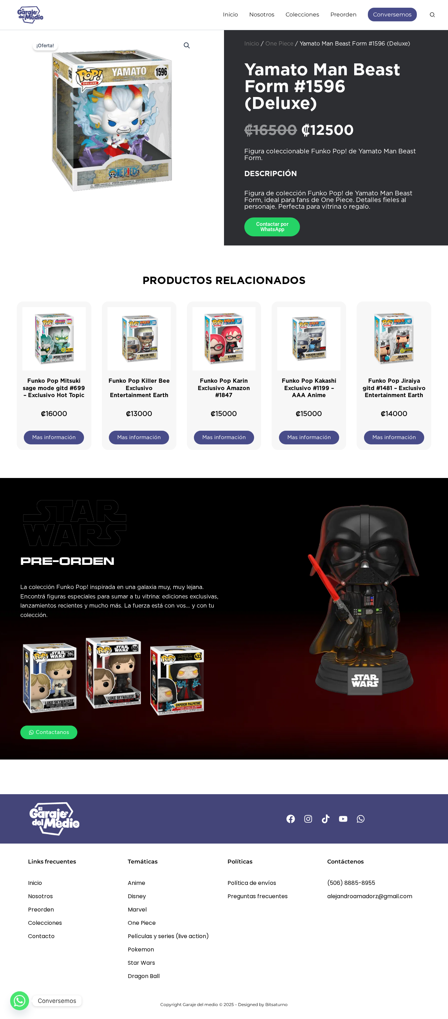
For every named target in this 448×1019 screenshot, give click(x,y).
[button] (187, 45)
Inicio (251, 44)
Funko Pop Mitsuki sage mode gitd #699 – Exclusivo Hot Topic (54, 388)
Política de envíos (251, 883)
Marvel (137, 910)
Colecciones (45, 923)
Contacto (41, 936)
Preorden (41, 910)
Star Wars (141, 963)
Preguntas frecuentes (257, 896)
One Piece (279, 44)
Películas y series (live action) (168, 936)
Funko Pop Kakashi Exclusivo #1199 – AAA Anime (309, 388)
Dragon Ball (144, 976)
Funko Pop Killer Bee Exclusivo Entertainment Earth (139, 388)
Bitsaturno (276, 1004)
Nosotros (40, 896)
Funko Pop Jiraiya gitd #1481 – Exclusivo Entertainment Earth (394, 388)
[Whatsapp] (19, 1000)
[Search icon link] (432, 15)
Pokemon (141, 949)
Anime (136, 883)
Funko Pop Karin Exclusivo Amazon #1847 (224, 388)
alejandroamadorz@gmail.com (369, 896)
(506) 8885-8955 (351, 883)
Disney (137, 896)
